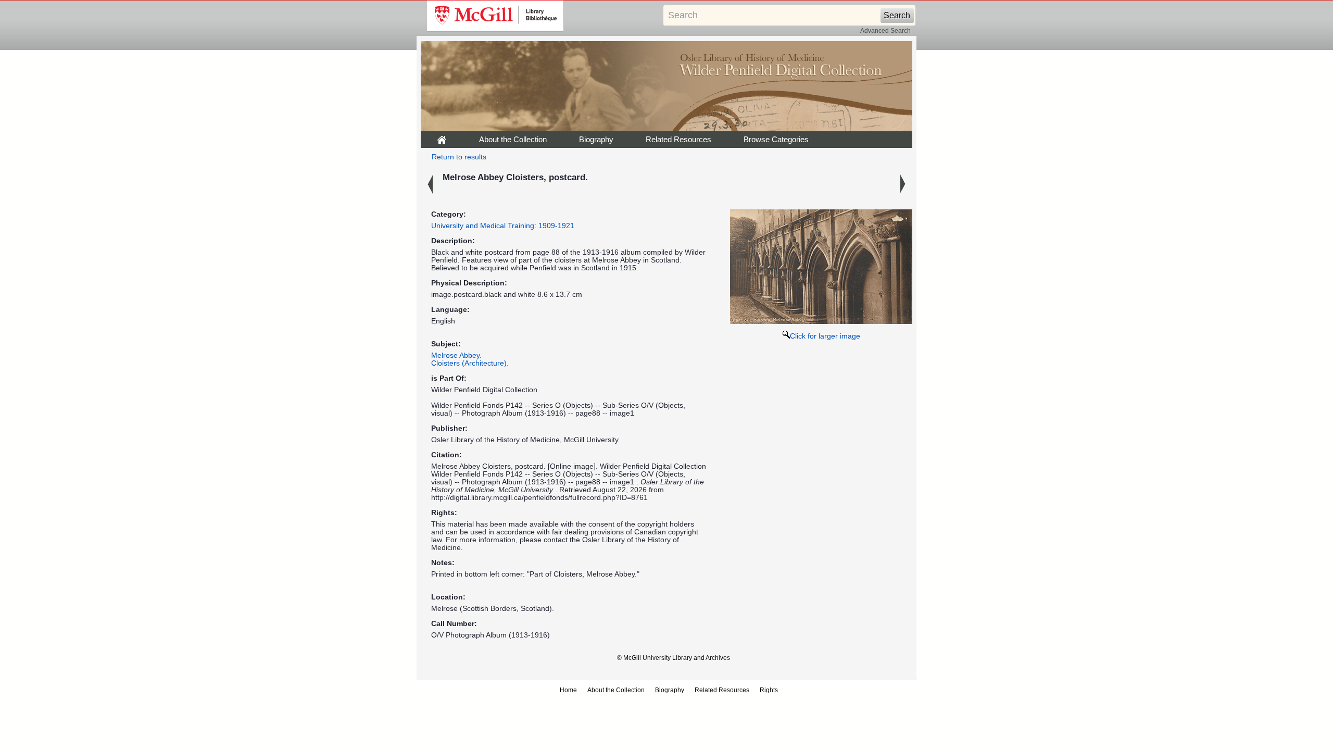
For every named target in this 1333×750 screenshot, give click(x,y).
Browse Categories (776, 139)
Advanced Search (885, 30)
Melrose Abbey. (456, 355)
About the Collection (513, 139)
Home (568, 690)
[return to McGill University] (495, 16)
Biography (596, 139)
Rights (769, 690)
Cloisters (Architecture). (470, 363)
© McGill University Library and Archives (673, 657)
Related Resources (678, 139)
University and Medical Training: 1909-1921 (502, 226)
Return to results (459, 157)
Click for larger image (825, 336)
